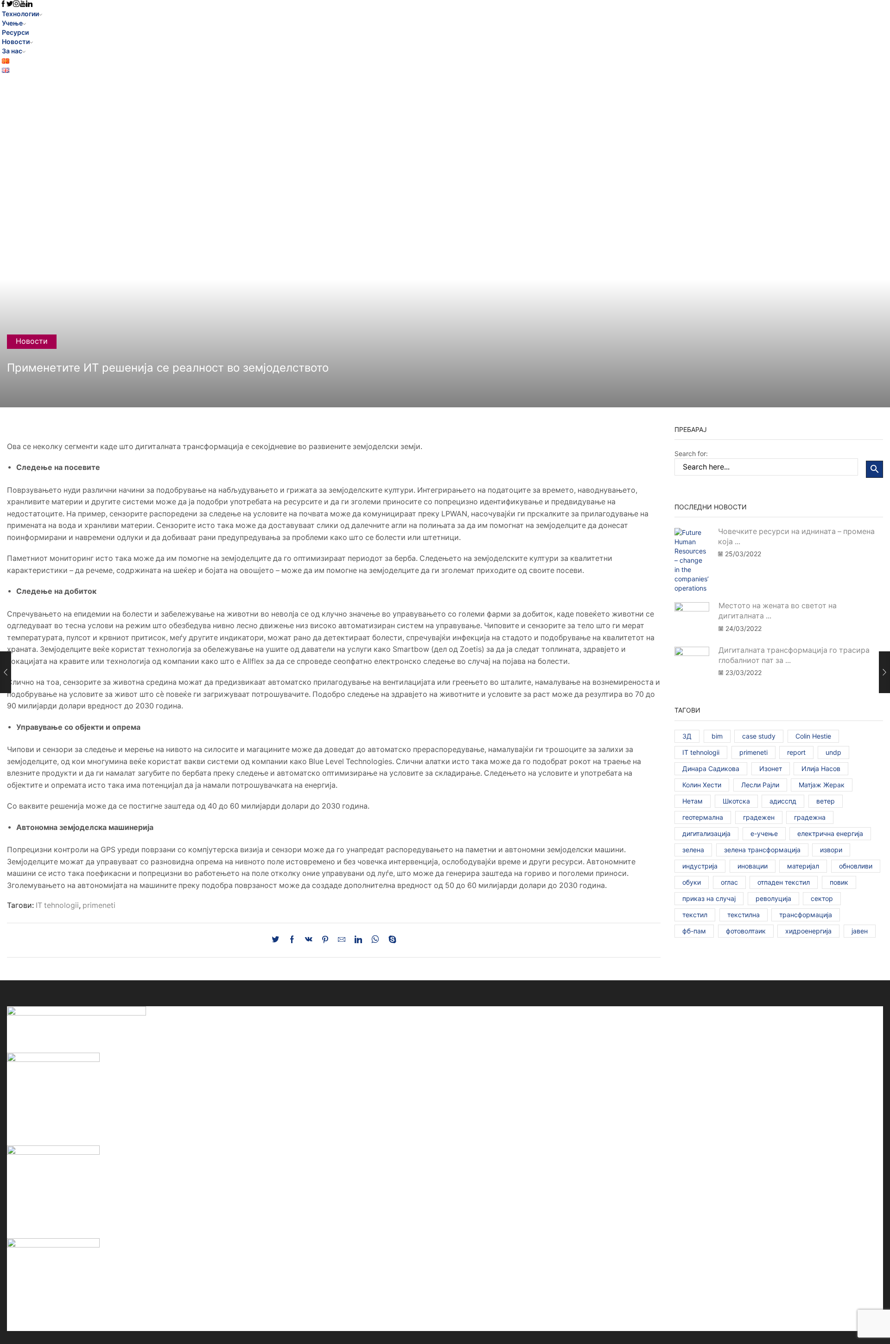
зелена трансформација (762, 850)
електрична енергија (830, 833)
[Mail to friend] (341, 940)
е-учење (764, 833)
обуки (691, 882)
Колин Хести (701, 785)
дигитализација (706, 833)
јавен (860, 931)
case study (759, 736)
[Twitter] (278, 940)
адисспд (782, 801)
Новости (16, 41)
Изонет (770, 768)
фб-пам (694, 931)
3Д (687, 736)
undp (833, 752)
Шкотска (736, 801)
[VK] (308, 940)
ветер (825, 801)
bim (717, 736)
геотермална (702, 817)
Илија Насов (820, 768)
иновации (752, 866)
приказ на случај (709, 898)
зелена (693, 850)
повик (839, 882)
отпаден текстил (783, 882)
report (796, 752)
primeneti (99, 905)
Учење (12, 23)
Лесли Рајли (760, 785)
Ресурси (15, 32)
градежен (759, 817)
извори (831, 850)
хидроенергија (808, 931)
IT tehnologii (57, 905)
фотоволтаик (746, 931)
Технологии (20, 14)
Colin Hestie (813, 736)
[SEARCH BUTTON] (874, 469)
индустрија (700, 866)
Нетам (692, 801)
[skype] (390, 940)
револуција (773, 898)
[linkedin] (358, 940)
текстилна (743, 915)
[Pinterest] (325, 940)
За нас (12, 51)
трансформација (805, 915)
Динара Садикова (710, 768)
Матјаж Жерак (822, 785)
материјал (803, 866)
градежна (810, 817)
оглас (729, 882)
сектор (822, 898)
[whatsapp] (375, 940)
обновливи (855, 866)
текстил (694, 915)
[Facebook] (292, 940)
